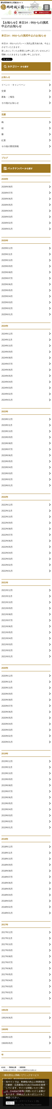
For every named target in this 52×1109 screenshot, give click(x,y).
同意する (10, 1103)
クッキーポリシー (31, 1094)
